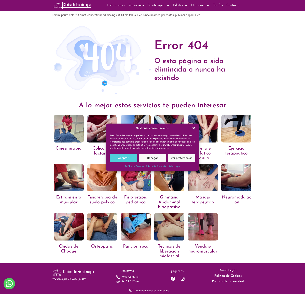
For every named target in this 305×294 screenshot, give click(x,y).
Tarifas (218, 5)
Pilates (178, 5)
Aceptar (123, 157)
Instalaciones (116, 5)
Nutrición (198, 5)
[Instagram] (182, 278)
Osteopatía (102, 246)
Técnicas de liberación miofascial (169, 251)
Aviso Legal (174, 166)
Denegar (152, 157)
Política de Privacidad (156, 166)
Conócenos (136, 5)
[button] (193, 128)
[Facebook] (172, 278)
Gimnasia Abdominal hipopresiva (169, 202)
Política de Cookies (134, 166)
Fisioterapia (156, 5)
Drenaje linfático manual (203, 153)
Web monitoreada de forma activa (152, 290)
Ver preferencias (181, 157)
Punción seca (136, 246)
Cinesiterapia (69, 148)
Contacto (232, 5)
